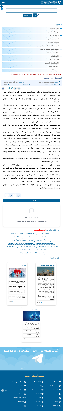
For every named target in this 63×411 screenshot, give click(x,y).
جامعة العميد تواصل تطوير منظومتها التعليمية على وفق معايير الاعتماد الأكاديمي (46, 279)
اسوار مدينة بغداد (30, 237)
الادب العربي (20, 390)
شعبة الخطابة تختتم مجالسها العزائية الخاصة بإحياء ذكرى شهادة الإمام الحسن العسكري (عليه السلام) (46, 297)
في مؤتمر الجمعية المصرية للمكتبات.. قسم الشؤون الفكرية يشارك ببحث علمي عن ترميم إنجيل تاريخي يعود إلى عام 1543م (46, 285)
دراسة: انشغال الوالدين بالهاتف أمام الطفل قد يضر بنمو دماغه (31, 323)
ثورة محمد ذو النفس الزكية (46, 237)
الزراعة (56, 401)
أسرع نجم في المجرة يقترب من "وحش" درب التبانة (31, 335)
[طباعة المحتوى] (3, 88)
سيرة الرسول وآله (54, 386)
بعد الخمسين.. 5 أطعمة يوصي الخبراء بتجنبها (17, 287)
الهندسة (22, 405)
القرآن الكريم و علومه (53, 382)
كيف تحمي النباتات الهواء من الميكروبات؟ (31, 327)
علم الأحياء (55, 405)
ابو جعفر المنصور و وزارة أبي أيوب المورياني (22, 240)
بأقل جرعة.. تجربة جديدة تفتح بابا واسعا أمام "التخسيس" (17, 292)
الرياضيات (38, 405)
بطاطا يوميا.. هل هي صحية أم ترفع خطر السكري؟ (17, 282)
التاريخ (58, 25)
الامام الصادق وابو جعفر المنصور (27, 246)
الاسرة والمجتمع (54, 390)
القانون (56, 398)
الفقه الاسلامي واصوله (18, 382)
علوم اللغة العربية (36, 390)
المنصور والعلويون (41, 249)
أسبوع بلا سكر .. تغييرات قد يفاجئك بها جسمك (17, 296)
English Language (18, 398)
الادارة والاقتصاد (19, 394)
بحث (35, 15)
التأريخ (56, 394)
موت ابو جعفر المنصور (15, 237)
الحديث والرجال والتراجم (35, 386)
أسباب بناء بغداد (45, 233)
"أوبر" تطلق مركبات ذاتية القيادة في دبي (31, 331)
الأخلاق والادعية (20, 386)
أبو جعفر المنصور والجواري (43, 240)
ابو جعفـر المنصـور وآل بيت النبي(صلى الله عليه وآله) (20, 243)
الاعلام (39, 398)
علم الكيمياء (21, 401)
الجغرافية (38, 394)
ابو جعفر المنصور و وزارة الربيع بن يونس (48, 246)
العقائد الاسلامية (36, 382)
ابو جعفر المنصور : (13, 74)
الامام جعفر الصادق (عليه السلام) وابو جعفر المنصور (23, 233)
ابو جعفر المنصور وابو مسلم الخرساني (23, 249)
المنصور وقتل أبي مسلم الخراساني (45, 243)
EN (2, 6)
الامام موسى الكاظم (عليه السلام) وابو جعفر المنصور (30, 253)
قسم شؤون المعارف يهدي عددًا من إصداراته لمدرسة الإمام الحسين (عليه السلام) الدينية (46, 291)
